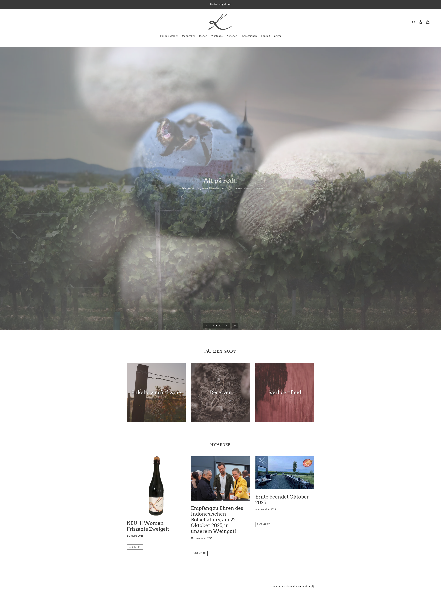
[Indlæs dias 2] (217, 326)
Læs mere (135, 547)
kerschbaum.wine (289, 586)
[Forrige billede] (207, 325)
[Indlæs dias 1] (214, 326)
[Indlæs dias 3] (220, 326)
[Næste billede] (226, 325)
